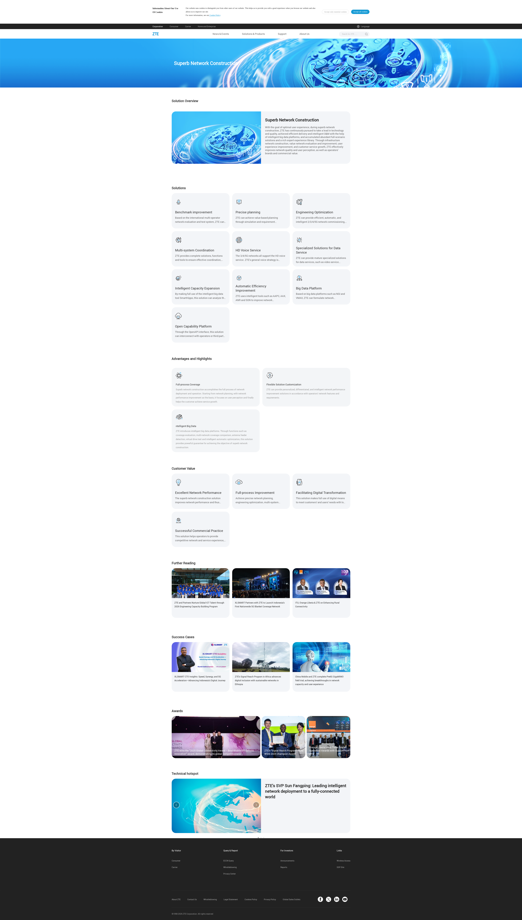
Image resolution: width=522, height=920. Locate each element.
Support (282, 33)
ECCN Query (228, 860)
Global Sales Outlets (291, 899)
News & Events (221, 33)
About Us (304, 33)
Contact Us (192, 899)
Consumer (174, 26)
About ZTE (176, 899)
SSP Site (340, 867)
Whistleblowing (230, 867)
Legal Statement (231, 899)
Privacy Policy (270, 899)
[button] (176, 805)
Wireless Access (343, 860)
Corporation (158, 26)
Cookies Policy (251, 899)
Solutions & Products (253, 33)
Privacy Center (229, 873)
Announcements (287, 860)
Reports (283, 867)
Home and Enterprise (207, 26)
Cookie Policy (214, 15)
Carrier (188, 26)
